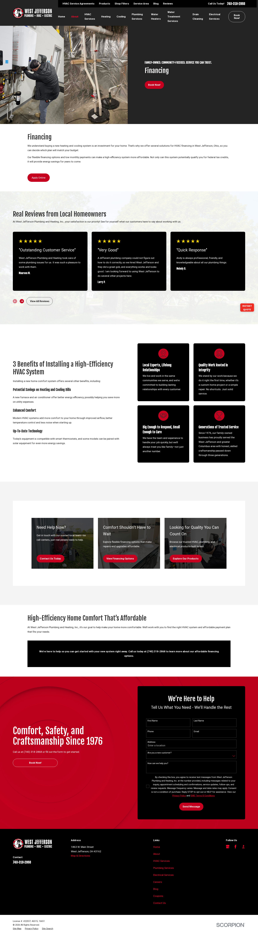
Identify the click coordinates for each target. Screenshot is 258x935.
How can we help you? (158, 763)
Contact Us (159, 902)
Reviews (168, 3)
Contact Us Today (50, 558)
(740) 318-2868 (156, 651)
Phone (151, 731)
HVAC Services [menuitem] (90, 16)
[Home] (32, 13)
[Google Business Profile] (227, 846)
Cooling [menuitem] (121, 16)
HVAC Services (161, 860)
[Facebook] (235, 846)
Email (196, 731)
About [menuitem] (74, 16)
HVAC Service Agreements (78, 3)
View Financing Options (120, 558)
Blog (156, 3)
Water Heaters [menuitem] (156, 16)
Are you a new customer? (160, 753)
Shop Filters (122, 3)
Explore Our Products (185, 558)
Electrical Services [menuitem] (214, 16)
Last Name (199, 721)
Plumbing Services (163, 867)
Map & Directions (80, 855)
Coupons (158, 895)
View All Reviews (39, 301)
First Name (153, 721)
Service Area (141, 3)
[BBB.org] (243, 846)
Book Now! (237, 17)
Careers (157, 881)
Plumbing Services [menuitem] (137, 16)
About (156, 853)
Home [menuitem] (61, 16)
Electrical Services (163, 874)
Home (156, 846)
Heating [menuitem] (105, 16)
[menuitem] (17, 929)
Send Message (191, 806)
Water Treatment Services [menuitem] (174, 17)
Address (151, 742)
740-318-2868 (236, 3)
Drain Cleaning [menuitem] (198, 16)
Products (104, 3)
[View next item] (22, 301)
